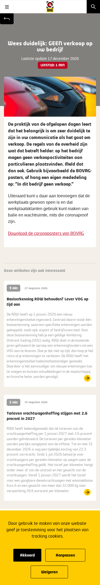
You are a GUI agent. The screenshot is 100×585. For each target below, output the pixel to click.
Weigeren (49, 572)
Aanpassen (65, 555)
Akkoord (27, 555)
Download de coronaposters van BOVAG (46, 233)
